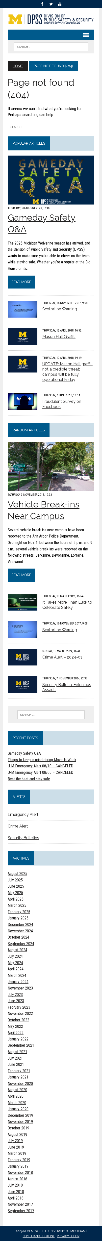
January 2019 (18, 1166)
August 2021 (17, 1051)
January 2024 (18, 981)
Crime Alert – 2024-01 (62, 657)
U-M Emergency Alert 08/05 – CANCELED (40, 772)
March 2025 (17, 905)
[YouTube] (60, 3)
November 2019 (20, 1121)
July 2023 (15, 994)
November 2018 (20, 1172)
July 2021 (15, 1058)
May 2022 (15, 1026)
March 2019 (17, 1153)
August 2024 (17, 950)
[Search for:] (43, 126)
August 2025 (17, 873)
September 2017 (21, 1210)
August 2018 (17, 1179)
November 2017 (20, 1204)
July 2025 (15, 880)
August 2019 (17, 1134)
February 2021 (19, 1071)
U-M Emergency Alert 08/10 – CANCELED (40, 766)
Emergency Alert (23, 814)
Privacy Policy (68, 1236)
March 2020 (17, 1102)
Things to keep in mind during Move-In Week (42, 759)
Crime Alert (18, 826)
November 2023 (20, 988)
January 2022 (18, 1039)
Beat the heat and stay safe (29, 779)
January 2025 (18, 918)
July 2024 (15, 956)
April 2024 (16, 969)
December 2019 (20, 1115)
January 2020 (18, 1109)
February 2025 (19, 912)
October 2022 (18, 1020)
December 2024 (20, 924)
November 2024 (20, 931)
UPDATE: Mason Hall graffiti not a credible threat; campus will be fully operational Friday (67, 372)
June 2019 (16, 1147)
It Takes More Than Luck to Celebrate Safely (67, 605)
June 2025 (16, 886)
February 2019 (19, 1160)
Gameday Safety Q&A (24, 753)
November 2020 (20, 1083)
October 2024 (18, 937)
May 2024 (15, 962)
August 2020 (17, 1089)
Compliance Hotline (39, 1236)
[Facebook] (42, 3)
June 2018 (16, 1191)
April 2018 (16, 1198)
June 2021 (16, 1064)
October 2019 (18, 1128)
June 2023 (16, 1000)
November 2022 (20, 1013)
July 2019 (15, 1140)
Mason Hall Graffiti (59, 336)
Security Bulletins (23, 837)
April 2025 (16, 899)
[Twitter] (51, 3)
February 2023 (19, 1007)
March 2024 (17, 975)
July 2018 (15, 1185)
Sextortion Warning (59, 309)
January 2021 (18, 1077)
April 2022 (16, 1032)
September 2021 (21, 1045)
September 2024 (21, 943)
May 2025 (15, 892)
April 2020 (16, 1096)
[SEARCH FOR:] (51, 46)
